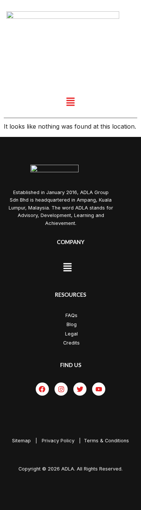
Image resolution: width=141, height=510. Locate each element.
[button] (70, 102)
